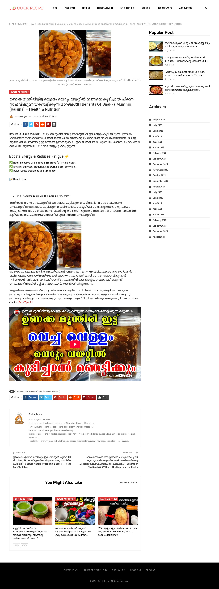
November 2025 (160, 170)
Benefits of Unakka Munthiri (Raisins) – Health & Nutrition (37, 391)
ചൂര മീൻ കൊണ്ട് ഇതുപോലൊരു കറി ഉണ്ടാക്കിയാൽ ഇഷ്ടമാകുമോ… (187, 88)
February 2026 (159, 153)
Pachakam (69, 8)
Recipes (86, 8)
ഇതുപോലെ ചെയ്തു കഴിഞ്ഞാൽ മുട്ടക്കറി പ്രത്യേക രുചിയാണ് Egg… (186, 59)
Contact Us (118, 570)
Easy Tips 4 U (26, 302)
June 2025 (158, 198)
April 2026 (157, 142)
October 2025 (159, 175)
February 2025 (159, 220)
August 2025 (159, 186)
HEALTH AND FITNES (19, 92)
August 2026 (159, 119)
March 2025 (158, 214)
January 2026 (159, 158)
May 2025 (157, 203)
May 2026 (157, 136)
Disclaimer (135, 570)
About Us (151, 570)
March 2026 (158, 147)
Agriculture (185, 8)
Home (54, 8)
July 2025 (157, 192)
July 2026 (157, 125)
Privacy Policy (71, 570)
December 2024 (160, 231)
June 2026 (158, 131)
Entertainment (105, 8)
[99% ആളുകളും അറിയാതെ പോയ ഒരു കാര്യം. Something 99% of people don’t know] (118, 511)
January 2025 (159, 226)
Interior (145, 8)
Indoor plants (164, 8)
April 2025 (157, 209)
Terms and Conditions (95, 570)
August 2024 (159, 237)
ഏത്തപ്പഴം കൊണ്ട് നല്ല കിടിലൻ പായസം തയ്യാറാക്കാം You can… (185, 73)
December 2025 (160, 164)
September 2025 (160, 181)
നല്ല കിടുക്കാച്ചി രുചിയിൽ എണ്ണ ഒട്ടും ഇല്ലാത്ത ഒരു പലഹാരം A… (187, 44)
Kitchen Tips (127, 8)
